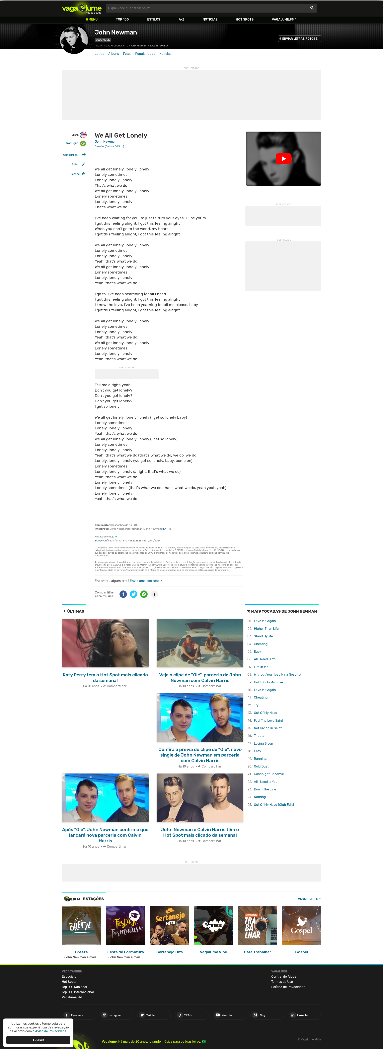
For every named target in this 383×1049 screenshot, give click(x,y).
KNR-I (166, 528)
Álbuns (113, 54)
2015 (114, 536)
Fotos (127, 54)
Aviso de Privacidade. (51, 1031)
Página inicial (102, 45)
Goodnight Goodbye (269, 774)
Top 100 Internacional (78, 992)
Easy (257, 651)
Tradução (71, 143)
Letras (99, 54)
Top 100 (122, 19)
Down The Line (265, 789)
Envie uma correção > (146, 581)
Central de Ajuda (283, 976)
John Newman (116, 32)
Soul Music (103, 39)
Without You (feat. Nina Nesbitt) (277, 674)
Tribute (259, 736)
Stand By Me (263, 636)
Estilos (153, 19)
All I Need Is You (265, 659)
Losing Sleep (263, 743)
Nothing (260, 797)
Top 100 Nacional (74, 987)
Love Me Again (265, 621)
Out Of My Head (265, 713)
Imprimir (75, 173)
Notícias (210, 19)
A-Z (181, 19)
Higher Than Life (266, 629)
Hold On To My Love (268, 682)
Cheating (261, 644)
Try (256, 705)
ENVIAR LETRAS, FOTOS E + (301, 38)
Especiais (69, 976)
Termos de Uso (282, 982)
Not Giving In (268, 728)
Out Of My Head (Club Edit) (274, 805)
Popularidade (145, 54)
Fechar (38, 1039)
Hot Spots (245, 19)
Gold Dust (261, 766)
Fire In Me (261, 667)
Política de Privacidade (288, 987)
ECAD (98, 540)
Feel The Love (268, 720)
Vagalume (82, 8)
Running (260, 759)
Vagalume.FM (283, 19)
